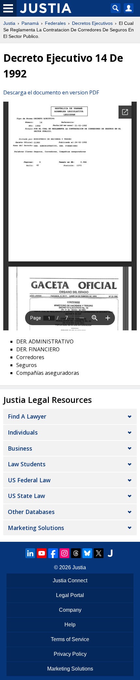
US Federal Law (29, 480)
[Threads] (76, 553)
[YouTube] (42, 553)
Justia (9, 23)
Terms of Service (70, 639)
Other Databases (31, 512)
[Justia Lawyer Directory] (110, 553)
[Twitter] (99, 553)
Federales (55, 23)
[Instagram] (64, 553)
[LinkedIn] (30, 553)
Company (70, 610)
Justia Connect (70, 580)
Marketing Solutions (36, 528)
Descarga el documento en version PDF (51, 92)
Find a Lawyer (27, 416)
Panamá (30, 23)
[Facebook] (53, 553)
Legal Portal (70, 595)
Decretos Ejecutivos (92, 23)
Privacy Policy (70, 654)
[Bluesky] (87, 553)
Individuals (23, 432)
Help (70, 624)
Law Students (27, 464)
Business (20, 448)
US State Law (26, 496)
